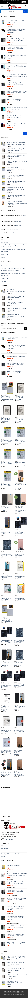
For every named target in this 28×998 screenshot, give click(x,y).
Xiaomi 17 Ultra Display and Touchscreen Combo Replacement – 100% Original (20, 486)
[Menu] (2, 7)
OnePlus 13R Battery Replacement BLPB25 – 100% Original (6, 730)
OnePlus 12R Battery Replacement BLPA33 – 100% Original (19, 685)
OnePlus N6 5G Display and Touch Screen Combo (19, 708)
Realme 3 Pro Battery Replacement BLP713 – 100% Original (20, 576)
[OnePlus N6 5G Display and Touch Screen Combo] (19, 698)
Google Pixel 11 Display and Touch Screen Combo (6, 509)
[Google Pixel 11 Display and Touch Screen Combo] (7, 499)
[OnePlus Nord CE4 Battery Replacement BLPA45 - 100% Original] (7, 675)
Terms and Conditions (7, 851)
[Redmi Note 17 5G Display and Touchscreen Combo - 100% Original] (21, 499)
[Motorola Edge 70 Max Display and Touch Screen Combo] (21, 544)
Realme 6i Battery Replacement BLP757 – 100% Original (20, 442)
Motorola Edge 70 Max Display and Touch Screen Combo (20, 554)
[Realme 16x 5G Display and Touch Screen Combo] (7, 522)
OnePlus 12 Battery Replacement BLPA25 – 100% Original (19, 664)
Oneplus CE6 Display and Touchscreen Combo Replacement (19, 774)
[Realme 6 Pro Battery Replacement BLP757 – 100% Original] (7, 432)
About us (18, 221)
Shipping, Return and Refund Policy (11, 854)
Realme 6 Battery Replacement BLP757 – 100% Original (6, 486)
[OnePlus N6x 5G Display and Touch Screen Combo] (7, 654)
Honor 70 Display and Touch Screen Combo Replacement (6, 576)
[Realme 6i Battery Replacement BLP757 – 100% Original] (21, 432)
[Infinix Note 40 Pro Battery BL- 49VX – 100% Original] (7, 410)
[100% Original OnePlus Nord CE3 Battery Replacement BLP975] (21, 522)
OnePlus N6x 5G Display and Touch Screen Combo (5, 664)
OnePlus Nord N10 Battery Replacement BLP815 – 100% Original (19, 730)
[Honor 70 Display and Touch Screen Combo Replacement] (7, 566)
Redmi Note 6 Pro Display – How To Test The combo (13, 250)
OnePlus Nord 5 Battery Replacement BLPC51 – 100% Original (6, 708)
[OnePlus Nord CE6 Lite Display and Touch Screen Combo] (7, 764)
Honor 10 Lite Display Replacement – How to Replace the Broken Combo (13, 246)
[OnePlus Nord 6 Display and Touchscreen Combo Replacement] (19, 742)
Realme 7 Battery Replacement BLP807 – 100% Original (6, 464)
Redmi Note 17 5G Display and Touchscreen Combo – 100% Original (20, 509)
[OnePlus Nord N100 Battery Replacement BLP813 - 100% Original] (7, 742)
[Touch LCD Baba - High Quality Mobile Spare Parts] (14, 6)
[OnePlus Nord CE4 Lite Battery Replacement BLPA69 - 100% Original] (7, 544)
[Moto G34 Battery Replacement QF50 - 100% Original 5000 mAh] (7, 388)
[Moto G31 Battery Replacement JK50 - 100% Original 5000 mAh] (7, 610)
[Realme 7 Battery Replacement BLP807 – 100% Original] (7, 454)
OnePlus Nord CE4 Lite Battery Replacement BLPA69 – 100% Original (7, 554)
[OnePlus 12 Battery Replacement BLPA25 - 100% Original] (19, 654)
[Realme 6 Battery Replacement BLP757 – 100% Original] (7, 476)
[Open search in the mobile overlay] (14, 11)
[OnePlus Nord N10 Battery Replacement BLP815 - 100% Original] (19, 721)
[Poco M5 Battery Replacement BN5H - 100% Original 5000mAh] (21, 588)
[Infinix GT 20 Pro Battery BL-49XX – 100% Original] (21, 410)
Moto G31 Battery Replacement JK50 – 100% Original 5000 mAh (7, 620)
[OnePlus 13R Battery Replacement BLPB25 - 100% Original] (7, 721)
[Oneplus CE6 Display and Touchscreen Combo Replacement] (19, 764)
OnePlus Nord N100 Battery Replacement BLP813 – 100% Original (6, 751)
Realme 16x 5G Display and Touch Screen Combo (6, 532)
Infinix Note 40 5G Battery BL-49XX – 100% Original (19, 398)
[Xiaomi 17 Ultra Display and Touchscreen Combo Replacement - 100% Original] (21, 476)
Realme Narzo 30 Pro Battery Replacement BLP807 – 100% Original (20, 464)
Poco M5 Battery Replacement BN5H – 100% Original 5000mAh (20, 598)
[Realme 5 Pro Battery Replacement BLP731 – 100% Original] (7, 588)
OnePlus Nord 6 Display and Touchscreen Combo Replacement (19, 752)
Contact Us (15, 229)
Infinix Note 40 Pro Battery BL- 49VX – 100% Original (6, 420)
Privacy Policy (5, 254)
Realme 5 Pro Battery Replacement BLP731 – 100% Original (6, 598)
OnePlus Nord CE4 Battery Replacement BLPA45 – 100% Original (6, 685)
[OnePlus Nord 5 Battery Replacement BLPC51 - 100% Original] (7, 698)
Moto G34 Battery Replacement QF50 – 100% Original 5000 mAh (7, 398)
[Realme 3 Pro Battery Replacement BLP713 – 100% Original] (21, 566)
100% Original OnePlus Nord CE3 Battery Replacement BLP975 (20, 532)
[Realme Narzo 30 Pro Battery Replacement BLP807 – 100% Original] (21, 454)
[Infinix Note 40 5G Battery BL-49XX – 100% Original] (21, 388)
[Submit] (25, 328)
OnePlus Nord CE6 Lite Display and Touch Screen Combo (6, 774)
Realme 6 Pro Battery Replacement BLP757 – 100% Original (6, 442)
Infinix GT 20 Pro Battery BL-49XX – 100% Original (19, 420)
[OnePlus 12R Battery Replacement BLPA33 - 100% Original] (19, 675)
